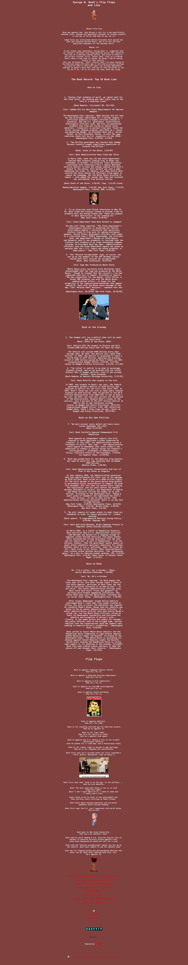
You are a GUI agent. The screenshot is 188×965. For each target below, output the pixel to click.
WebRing (98, 944)
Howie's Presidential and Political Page (94, 898)
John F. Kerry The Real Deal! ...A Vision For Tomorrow (94, 876)
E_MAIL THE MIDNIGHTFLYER (94, 902)
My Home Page (94, 891)
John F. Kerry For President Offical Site (94, 880)
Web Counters (93, 937)
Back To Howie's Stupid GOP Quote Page (94, 884)
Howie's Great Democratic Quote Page (94, 887)
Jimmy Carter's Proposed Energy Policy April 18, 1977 (94, 73)
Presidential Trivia (94, 895)
